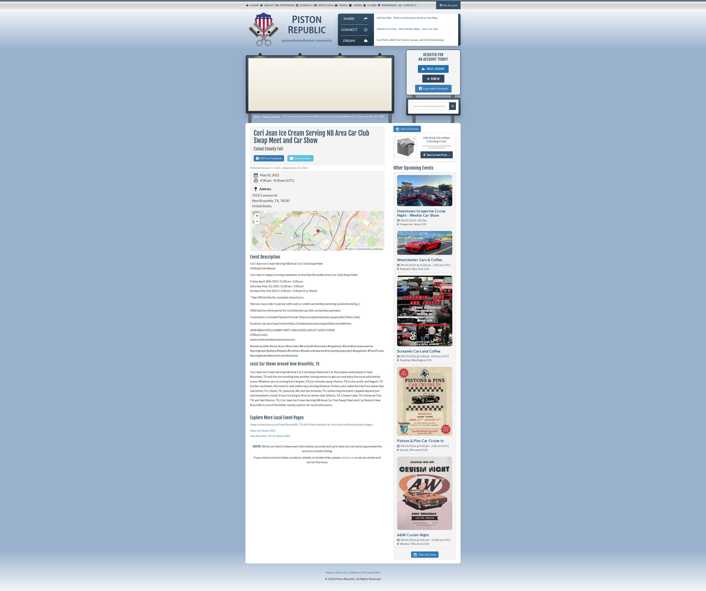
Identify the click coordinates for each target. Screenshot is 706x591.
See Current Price (438, 154)
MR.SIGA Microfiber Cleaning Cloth (436, 139)
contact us (347, 457)
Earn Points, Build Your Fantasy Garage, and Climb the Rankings (410, 39)
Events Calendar (271, 116)
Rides (342, 5)
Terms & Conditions (348, 572)
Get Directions (302, 158)
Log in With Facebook (435, 88)
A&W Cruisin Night (413, 535)
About (268, 5)
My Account (449, 5)
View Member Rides (409, 28)
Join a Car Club (430, 28)
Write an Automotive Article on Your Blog (415, 17)
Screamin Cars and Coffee (418, 351)
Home (254, 5)
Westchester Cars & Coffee (419, 260)
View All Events (408, 128)
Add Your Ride (384, 17)
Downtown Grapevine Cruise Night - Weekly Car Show (421, 213)
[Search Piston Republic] (452, 106)
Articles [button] (324, 5)
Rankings (388, 5)
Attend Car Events (386, 28)
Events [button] (305, 5)
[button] (257, 216)
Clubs (371, 5)
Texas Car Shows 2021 (262, 430)
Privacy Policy (371, 572)
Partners (287, 5)
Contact (408, 5)
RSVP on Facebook (270, 158)
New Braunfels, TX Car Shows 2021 (270, 435)
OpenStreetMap (364, 249)
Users (357, 5)
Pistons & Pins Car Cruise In (420, 441)
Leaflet (350, 249)
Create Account (435, 69)
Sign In (434, 79)
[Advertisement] (320, 84)
